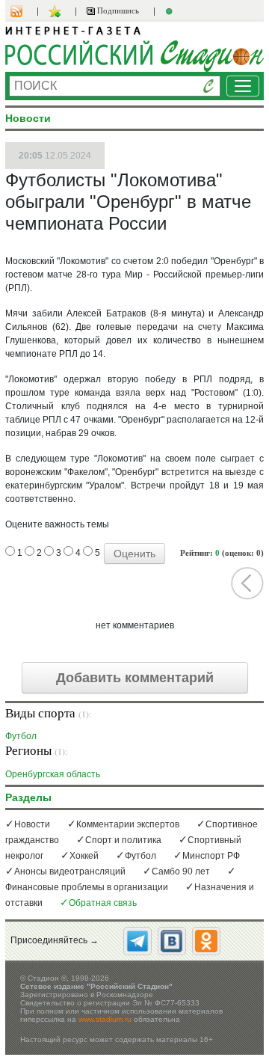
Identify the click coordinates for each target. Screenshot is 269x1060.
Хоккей (84, 856)
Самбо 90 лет (181, 871)
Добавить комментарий (135, 677)
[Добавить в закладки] (56, 11)
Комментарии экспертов (127, 824)
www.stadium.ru (105, 1019)
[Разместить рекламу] (171, 11)
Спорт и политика (123, 840)
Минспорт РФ (211, 856)
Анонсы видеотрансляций (70, 871)
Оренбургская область (52, 774)
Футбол (21, 736)
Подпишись (117, 10)
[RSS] (23, 11)
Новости (32, 824)
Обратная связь (103, 903)
